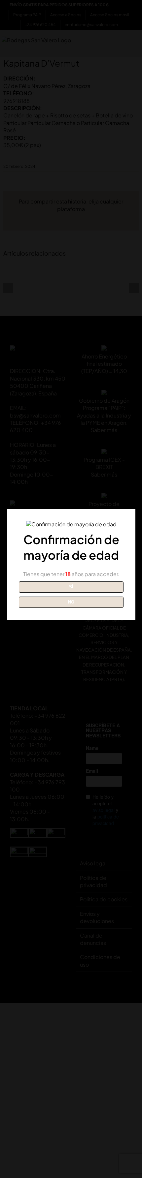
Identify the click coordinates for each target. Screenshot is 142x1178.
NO (71, 602)
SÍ (71, 586)
